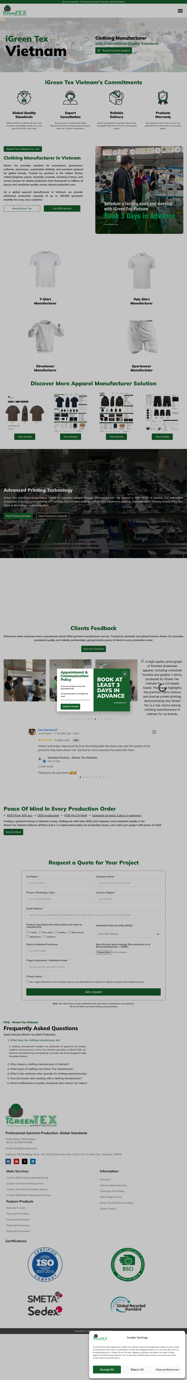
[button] (124, 673)
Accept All (107, 1369)
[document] (93, 690)
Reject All (137, 1369)
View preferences (167, 1369)
